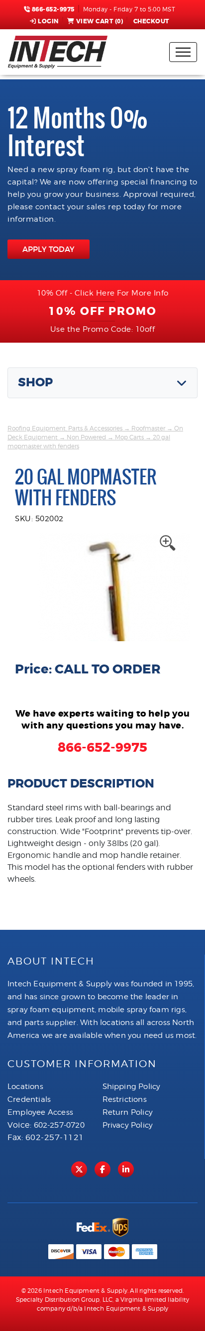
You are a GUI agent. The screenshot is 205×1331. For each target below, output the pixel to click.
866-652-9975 (52, 9)
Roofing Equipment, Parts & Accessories (64, 428)
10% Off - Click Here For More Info (103, 293)
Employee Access (40, 1112)
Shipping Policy (131, 1086)
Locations (25, 1086)
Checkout (151, 21)
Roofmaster (148, 428)
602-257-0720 (59, 1125)
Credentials (29, 1099)
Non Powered (86, 437)
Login (48, 21)
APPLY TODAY (48, 249)
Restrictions (124, 1099)
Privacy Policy (127, 1125)
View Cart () (99, 21)
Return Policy (127, 1112)
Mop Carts (129, 437)
